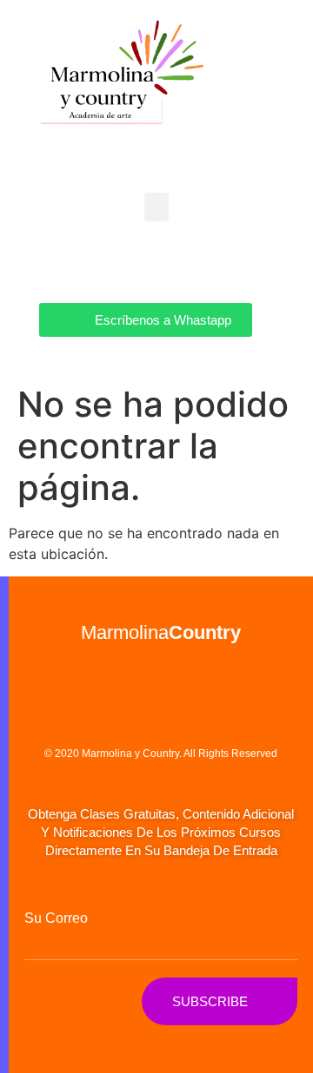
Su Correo (56, 918)
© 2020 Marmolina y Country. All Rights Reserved (160, 753)
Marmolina (161, 632)
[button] (156, 207)
